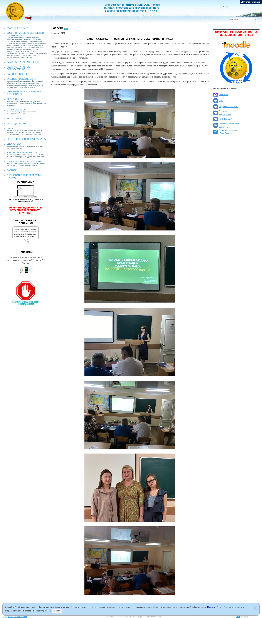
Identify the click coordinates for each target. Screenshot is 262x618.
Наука (10, 128)
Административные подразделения (18, 68)
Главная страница (17, 28)
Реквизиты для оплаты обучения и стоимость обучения (25, 210)
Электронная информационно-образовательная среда (236, 33)
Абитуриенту (14, 99)
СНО (221, 100)
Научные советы (17, 74)
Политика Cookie (215, 607)
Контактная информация (22, 152)
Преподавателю (16, 123)
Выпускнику (14, 118)
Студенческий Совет (228, 106)
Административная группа (23, 62)
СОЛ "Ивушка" (225, 119)
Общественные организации (24, 161)
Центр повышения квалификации (27, 139)
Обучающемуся (16, 109)
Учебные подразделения (21, 79)
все (66, 28)
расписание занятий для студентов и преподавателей (26, 191)
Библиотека (14, 144)
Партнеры (12, 170)
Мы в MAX (223, 94)
